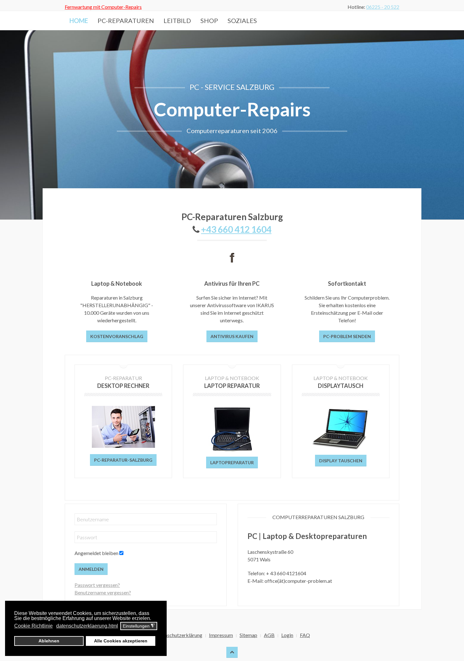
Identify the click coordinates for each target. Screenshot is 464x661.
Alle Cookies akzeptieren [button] (120, 640)
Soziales (242, 20)
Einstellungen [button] (139, 626)
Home (78, 20)
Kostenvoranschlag (116, 336)
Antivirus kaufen (232, 336)
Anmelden (91, 569)
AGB (269, 635)
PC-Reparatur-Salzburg (123, 460)
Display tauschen (340, 460)
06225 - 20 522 (382, 7)
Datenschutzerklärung (178, 635)
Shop (209, 20)
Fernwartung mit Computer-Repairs (103, 7)
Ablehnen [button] (49, 640)
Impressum (221, 635)
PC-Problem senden (347, 336)
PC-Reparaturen (126, 20)
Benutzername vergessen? (102, 592)
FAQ (305, 635)
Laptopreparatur (232, 462)
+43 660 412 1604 (236, 229)
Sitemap (248, 635)
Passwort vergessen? (97, 585)
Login (287, 635)
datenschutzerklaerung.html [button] (87, 626)
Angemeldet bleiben (96, 553)
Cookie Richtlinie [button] (33, 626)
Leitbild (177, 20)
